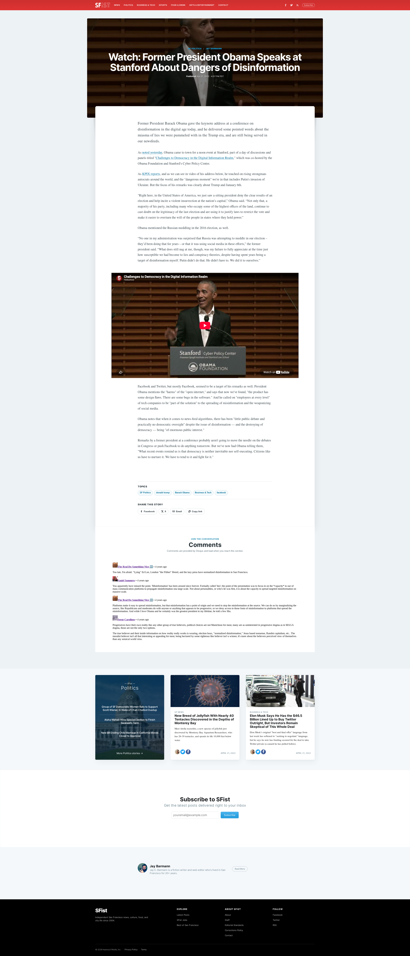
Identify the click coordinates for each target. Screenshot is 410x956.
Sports (163, 5)
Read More (240, 869)
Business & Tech (146, 5)
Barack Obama (182, 492)
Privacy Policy (131, 949)
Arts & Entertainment (201, 5)
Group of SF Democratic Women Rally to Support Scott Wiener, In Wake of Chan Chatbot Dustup (130, 708)
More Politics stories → (130, 753)
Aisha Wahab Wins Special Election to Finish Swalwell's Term (129, 721)
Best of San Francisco (188, 925)
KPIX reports (151, 173)
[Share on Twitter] (182, 752)
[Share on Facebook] (188, 752)
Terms (144, 949)
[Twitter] (291, 5)
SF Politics (195, 48)
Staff (227, 920)
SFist (101, 910)
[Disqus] (205, 601)
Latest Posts (183, 915)
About (228, 915)
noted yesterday (152, 152)
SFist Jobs (182, 920)
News (117, 5)
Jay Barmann (214, 48)
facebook (221, 492)
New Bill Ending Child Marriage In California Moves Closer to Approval (130, 734)
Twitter (276, 920)
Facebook (278, 915)
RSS (275, 925)
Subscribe (308, 5)
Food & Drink (178, 5)
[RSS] (298, 5)
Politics (128, 5)
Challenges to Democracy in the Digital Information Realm (194, 157)
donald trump (163, 492)
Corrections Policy (234, 930)
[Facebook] (285, 5)
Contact (223, 5)
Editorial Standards (234, 925)
